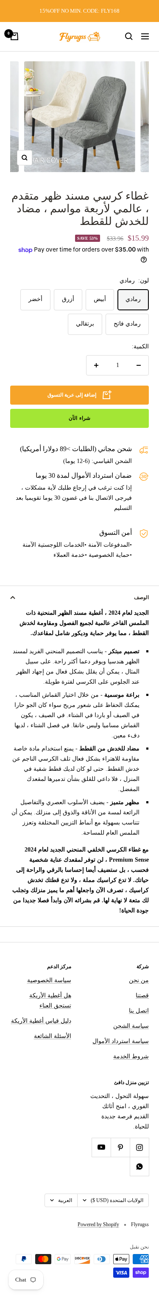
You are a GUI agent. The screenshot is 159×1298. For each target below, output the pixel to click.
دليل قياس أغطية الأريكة (41, 1021)
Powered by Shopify (98, 1224)
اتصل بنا (139, 1011)
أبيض (100, 299)
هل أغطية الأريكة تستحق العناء (50, 1000)
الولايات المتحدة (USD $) (117, 1200)
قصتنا (142, 995)
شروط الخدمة (131, 1056)
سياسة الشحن (131, 1026)
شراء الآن (79, 418)
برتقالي (85, 323)
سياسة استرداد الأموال (120, 1041)
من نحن (139, 980)
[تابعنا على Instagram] (139, 1147)
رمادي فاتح (127, 323)
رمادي (133, 299)
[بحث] (129, 36)
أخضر (35, 299)
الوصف (141, 597)
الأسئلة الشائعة (52, 1036)
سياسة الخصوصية (49, 980)
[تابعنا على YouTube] (101, 1147)
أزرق (68, 299)
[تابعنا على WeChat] (139, 1166)
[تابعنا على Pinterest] (120, 1147)
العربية (65, 1200)
